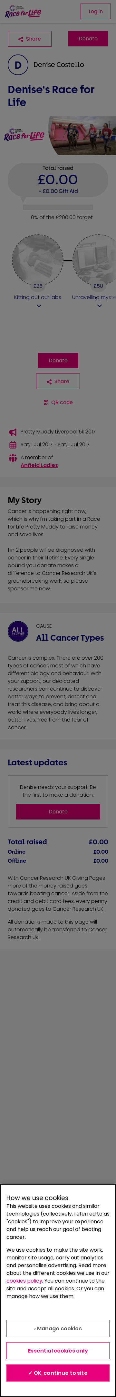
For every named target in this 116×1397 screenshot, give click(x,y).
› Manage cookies (58, 1328)
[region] (58, 1290)
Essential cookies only (58, 1350)
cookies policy (24, 1281)
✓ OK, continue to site (58, 1373)
